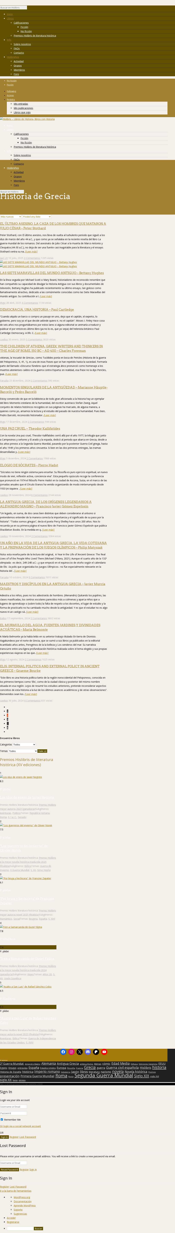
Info (9, 39)
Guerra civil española (122, 1067)
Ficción (24, 27)
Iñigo (2, 302)
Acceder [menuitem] (11, 1217)
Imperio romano (47, 1071)
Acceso (10, 95)
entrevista (22, 1068)
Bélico (27, 866)
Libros (10, 18)
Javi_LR (4, 258)
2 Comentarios (32, 258)
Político (16, 813)
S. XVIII (29, 1042)
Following (11, 91)
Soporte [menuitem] (18, 1209)
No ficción (26, 31)
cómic (106, 1063)
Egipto (3, 1068)
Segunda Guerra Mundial (104, 1075)
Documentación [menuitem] (22, 1201)
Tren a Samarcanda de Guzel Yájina (27, 958)
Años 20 (47, 974)
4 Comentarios (30, 302)
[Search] (29, 8)
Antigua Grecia (68, 1063)
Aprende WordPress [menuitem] (25, 1205)
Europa (61, 1067)
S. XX (33, 870)
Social (17, 918)
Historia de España (10, 1072)
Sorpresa (4, 1060)
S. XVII (51, 918)
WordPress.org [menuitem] (22, 1197)
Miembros (19, 69)
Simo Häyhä (44, 870)
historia (159, 1067)
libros (84, 1071)
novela (118, 1071)
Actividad (19, 61)
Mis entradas (21, 103)
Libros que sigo (22, 112)
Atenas (97, 1063)
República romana (40, 813)
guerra (101, 1068)
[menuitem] (91, 1228)
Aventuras (5, 813)
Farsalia (4, 380)
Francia (79, 1068)
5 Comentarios (34, 339)
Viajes (30, 974)
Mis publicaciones (23, 108)
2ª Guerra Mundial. (12, 1063)
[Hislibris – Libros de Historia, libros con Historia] (27, 119)
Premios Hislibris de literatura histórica (35, 35)
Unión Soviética (12, 978)
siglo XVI (154, 1076)
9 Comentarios (37, 577)
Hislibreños (13, 57)
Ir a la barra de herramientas (15, 1190)
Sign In (33, 1169)
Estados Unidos (48, 1068)
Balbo (3, 618)
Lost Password (27, 1137)
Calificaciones (21, 22)
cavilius (4, 339)
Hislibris (145, 1067)
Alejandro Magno (32, 1064)
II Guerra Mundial (19, 870)
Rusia (70, 1076)
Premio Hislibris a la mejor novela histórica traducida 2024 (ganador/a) (28, 970)
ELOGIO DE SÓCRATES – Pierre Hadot (29, 465)
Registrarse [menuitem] (13, 1222)
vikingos (22, 1080)
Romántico (6, 918)
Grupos (18, 65)
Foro (16, 74)
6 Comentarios (39, 495)
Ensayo (12, 1068)
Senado (22, 817)
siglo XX (6, 1079)
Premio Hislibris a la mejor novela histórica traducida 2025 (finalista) (28, 862)
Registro (11, 99)
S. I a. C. (12, 817)
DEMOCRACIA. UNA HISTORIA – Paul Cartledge (37, 309)
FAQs (17, 48)
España (43, 918)
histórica (27, 1071)
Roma (3, 817)
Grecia (90, 1067)
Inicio (10, 14)
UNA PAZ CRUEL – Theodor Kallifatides (30, 428)
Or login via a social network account (20, 1126)
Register (14, 1137)
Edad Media (120, 1063)
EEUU (162, 1063)
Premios (152, 1072)
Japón (75, 1071)
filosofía (71, 1068)
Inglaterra (65, 1072)
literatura (94, 1071)
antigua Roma (86, 1064)
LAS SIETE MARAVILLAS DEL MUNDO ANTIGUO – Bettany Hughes (52, 273)
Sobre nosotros (22, 44)
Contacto (19, 52)
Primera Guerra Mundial (37, 1076)
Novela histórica (136, 1071)
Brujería (33, 918)
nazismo (106, 1072)
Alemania (48, 1063)
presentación (9, 1076)
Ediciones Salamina (148, 1064)
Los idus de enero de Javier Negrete (27, 797)
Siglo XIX (141, 1075)
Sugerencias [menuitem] (20, 1213)
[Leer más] (31, 251)
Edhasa (134, 1064)
